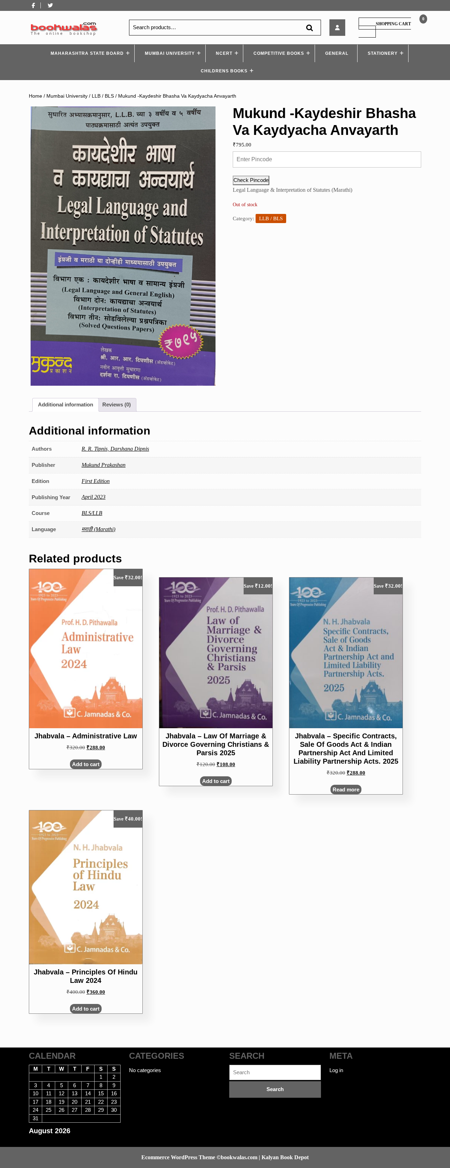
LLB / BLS (103, 96)
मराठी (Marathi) (98, 529)
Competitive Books (278, 53)
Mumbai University (170, 53)
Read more (346, 789)
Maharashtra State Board (87, 53)
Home (35, 96)
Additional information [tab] (65, 404)
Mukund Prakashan (104, 465)
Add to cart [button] (85, 764)
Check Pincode (251, 180)
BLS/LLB (92, 513)
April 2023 (93, 497)
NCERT (224, 53)
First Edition (96, 481)
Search (309, 27)
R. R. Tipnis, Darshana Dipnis (115, 449)
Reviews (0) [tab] (116, 404)
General (336, 53)
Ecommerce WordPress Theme (178, 1157)
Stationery (383, 53)
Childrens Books (224, 70)
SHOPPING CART (393, 23)
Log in (336, 1070)
